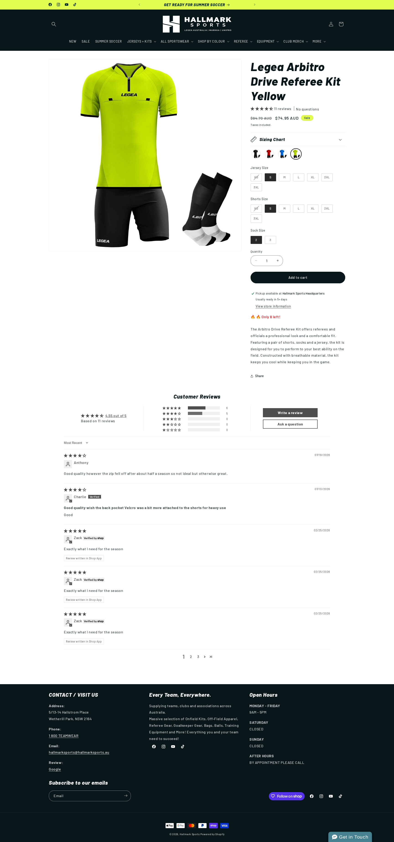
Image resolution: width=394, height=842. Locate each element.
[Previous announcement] (139, 4)
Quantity (256, 251)
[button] (54, 24)
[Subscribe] (126, 795)
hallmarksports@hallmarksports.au (79, 752)
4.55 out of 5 (116, 415)
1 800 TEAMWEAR (63, 735)
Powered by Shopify (212, 834)
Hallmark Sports (190, 834)
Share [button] (259, 376)
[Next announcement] (255, 4)
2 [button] (191, 656)
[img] (75, 455)
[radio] (256, 154)
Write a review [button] (290, 412)
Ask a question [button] (290, 424)
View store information (273, 306)
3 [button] (198, 656)
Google (55, 769)
